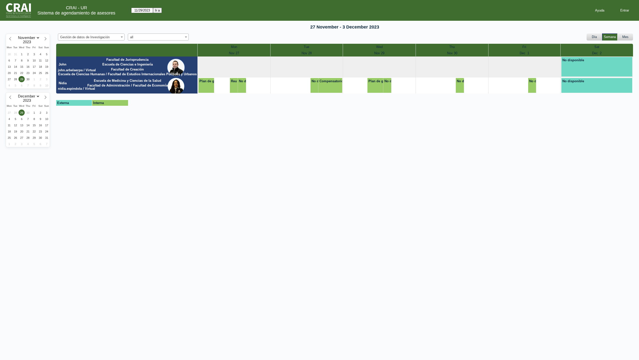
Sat (596, 47)
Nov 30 (452, 53)
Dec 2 (597, 53)
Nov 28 (307, 53)
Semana (610, 37)
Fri (524, 47)
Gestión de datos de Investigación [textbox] (85, 37)
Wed (379, 47)
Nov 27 (234, 53)
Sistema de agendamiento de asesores (76, 13)
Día (594, 37)
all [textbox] (131, 37)
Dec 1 (524, 53)
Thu (452, 47)
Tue (306, 47)
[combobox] (91, 37)
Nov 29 (379, 53)
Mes (625, 37)
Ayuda (599, 10)
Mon (234, 47)
